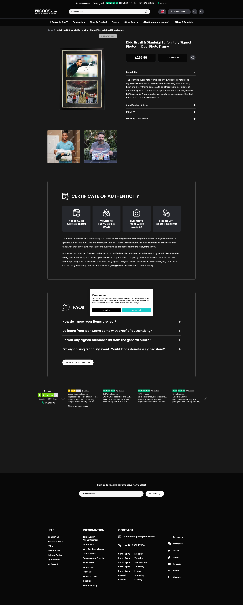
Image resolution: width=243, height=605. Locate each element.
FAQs (50, 546)
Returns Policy (54, 555)
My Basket (52, 564)
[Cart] (201, 11)
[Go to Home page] (46, 11)
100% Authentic (55, 541)
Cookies (87, 580)
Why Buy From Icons (93, 549)
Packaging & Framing (94, 558)
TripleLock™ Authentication (90, 538)
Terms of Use (90, 576)
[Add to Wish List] (193, 57)
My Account (53, 559)
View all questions (76, 362)
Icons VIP (87, 571)
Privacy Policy (90, 585)
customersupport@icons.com (139, 536)
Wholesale (88, 567)
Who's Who (88, 544)
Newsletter (88, 562)
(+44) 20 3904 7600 (134, 545)
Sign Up (153, 493)
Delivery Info (53, 550)
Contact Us (53, 536)
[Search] (146, 11)
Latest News (89, 553)
